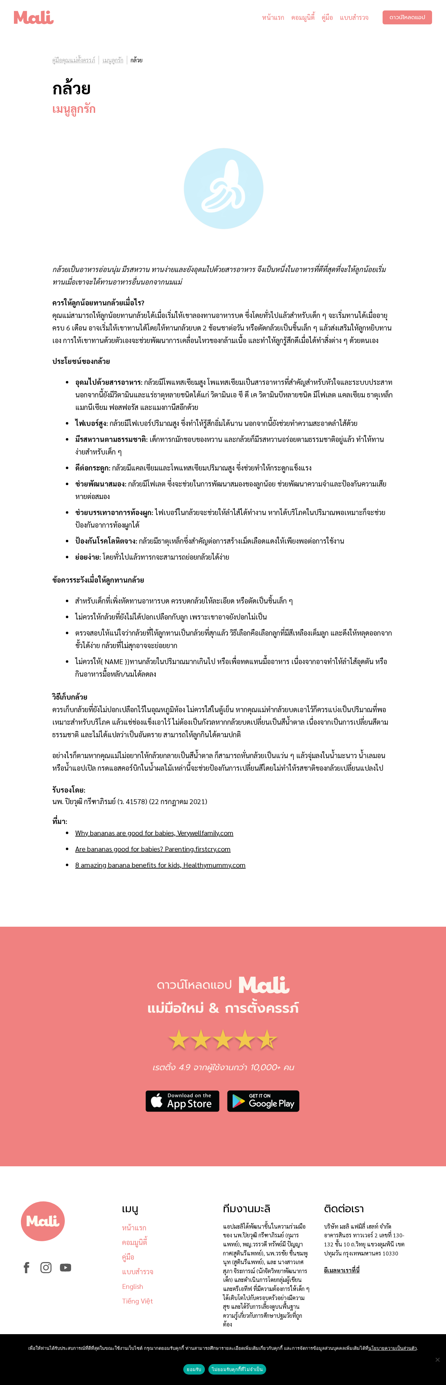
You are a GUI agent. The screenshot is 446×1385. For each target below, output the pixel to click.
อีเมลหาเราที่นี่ (342, 1270)
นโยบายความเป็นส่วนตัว (392, 1348)
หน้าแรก (273, 17)
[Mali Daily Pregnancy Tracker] (39, 17)
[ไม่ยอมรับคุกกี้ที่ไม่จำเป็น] (437, 1359)
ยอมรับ (194, 1369)
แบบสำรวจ (354, 17)
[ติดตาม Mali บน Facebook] (26, 1271)
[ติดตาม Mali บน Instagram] (46, 1271)
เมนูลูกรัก (112, 60)
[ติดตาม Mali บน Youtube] (65, 1271)
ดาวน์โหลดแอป (407, 17)
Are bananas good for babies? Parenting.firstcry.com (153, 848)
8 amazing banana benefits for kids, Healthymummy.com (160, 864)
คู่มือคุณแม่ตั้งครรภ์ (73, 60)
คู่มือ (327, 17)
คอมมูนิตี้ (303, 17)
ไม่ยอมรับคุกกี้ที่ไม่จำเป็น (237, 1369)
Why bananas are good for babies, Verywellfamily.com (154, 832)
